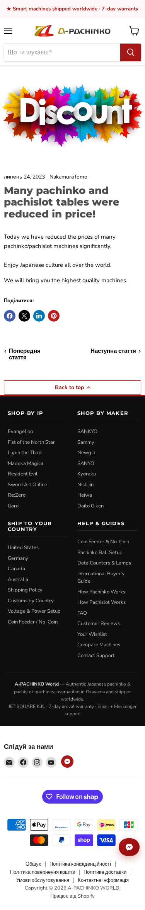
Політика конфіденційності (80, 864)
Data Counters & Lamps (104, 562)
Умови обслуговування (42, 880)
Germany (18, 558)
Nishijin (85, 484)
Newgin (86, 452)
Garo (13, 505)
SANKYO (87, 431)
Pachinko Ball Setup (100, 552)
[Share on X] (24, 316)
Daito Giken (90, 505)
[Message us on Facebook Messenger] (67, 761)
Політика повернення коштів (42, 872)
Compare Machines (98, 644)
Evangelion (20, 431)
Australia (18, 579)
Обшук (33, 864)
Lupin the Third (25, 452)
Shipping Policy (25, 589)
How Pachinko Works (101, 591)
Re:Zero (17, 495)
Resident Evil (23, 473)
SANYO (85, 463)
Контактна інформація (103, 880)
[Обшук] (130, 52)
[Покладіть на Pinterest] (54, 316)
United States (23, 547)
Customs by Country (31, 600)
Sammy (85, 442)
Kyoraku (86, 473)
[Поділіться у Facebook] (9, 316)
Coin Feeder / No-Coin (33, 621)
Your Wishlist (92, 634)
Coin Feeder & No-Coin (103, 541)
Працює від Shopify (72, 896)
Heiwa (84, 495)
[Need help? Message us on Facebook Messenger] (129, 847)
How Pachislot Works (101, 602)
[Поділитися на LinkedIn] (39, 316)
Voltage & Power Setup (34, 611)
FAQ (82, 613)
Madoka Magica (25, 463)
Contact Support (96, 655)
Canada (16, 568)
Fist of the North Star (31, 442)
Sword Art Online (27, 484)
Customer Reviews (98, 623)
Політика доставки (105, 872)
